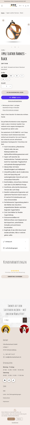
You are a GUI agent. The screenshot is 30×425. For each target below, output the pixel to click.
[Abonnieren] (25, 320)
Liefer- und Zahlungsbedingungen (12, 394)
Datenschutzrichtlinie (13, 415)
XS (17, 75)
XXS (11, 75)
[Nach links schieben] (11, 47)
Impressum (6, 401)
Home (2, 13)
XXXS (4, 75)
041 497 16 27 (10, 354)
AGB (4, 391)
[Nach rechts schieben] (18, 47)
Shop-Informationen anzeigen (11, 110)
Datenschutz (6, 398)
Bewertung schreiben (15, 276)
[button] (23, 5)
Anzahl (3, 83)
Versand (10, 67)
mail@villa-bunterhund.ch (13, 357)
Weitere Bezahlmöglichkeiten (15, 101)
